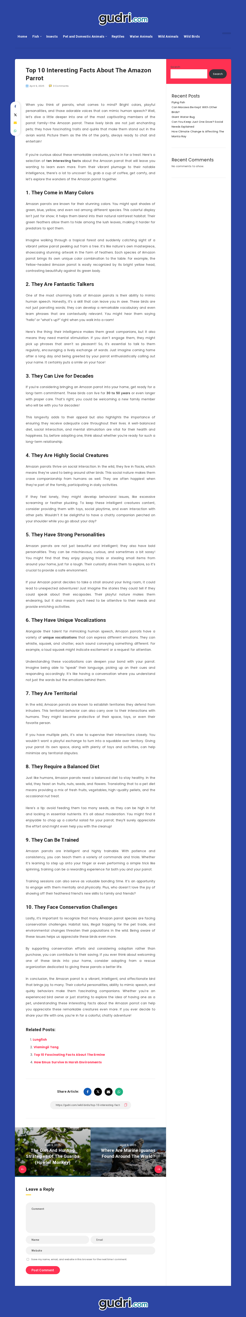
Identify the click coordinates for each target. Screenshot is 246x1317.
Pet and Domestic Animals (83, 36)
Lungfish (40, 1039)
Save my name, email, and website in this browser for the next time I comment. (79, 1259)
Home (22, 36)
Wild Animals (168, 36)
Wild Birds (192, 36)
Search (175, 67)
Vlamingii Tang (46, 1047)
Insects (52, 36)
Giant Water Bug (183, 117)
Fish (35, 36)
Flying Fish (178, 102)
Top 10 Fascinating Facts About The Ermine (69, 1055)
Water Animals (141, 36)
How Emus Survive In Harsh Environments (68, 1062)
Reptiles (118, 36)
